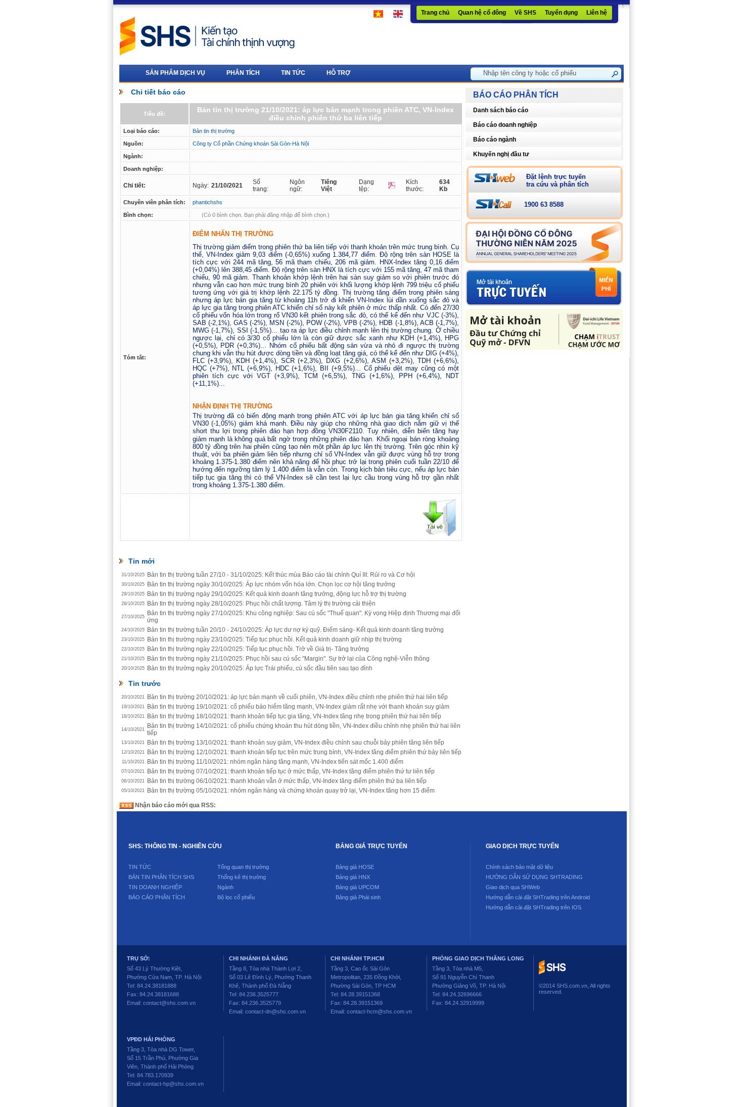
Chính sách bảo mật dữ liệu (519, 867)
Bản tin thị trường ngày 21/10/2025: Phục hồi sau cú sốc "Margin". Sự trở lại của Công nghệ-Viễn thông (288, 658)
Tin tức (139, 867)
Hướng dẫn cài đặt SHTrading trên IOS (533, 907)
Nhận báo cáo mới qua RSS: (174, 805)
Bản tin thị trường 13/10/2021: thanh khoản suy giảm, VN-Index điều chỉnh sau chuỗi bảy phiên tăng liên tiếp (295, 742)
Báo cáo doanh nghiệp (505, 124)
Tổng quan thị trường (243, 867)
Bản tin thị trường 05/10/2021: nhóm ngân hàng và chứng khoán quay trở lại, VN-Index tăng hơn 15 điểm (291, 790)
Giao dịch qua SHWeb (513, 887)
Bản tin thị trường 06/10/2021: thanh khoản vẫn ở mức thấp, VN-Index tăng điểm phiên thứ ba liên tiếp (287, 781)
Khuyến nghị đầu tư (501, 154)
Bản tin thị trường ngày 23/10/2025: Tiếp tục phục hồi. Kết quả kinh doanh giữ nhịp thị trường (274, 639)
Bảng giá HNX (353, 877)
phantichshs (207, 202)
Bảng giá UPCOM (357, 887)
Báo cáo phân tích (156, 897)
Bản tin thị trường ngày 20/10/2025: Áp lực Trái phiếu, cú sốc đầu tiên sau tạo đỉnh (260, 668)
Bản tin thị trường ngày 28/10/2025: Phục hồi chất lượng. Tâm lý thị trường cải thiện (261, 603)
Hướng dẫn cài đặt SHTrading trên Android (538, 897)
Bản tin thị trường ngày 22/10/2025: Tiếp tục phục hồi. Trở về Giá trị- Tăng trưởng (258, 649)
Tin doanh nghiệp (155, 887)
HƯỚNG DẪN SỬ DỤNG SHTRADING (534, 877)
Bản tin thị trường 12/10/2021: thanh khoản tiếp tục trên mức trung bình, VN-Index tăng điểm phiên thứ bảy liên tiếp (304, 752)
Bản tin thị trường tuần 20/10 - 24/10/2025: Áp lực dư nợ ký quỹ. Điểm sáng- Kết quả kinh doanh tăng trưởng (295, 629)
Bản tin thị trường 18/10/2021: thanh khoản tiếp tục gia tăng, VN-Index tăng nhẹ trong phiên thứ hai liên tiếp (294, 716)
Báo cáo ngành (494, 139)
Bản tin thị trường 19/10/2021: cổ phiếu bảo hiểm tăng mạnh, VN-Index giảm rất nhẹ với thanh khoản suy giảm (298, 706)
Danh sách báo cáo (500, 110)
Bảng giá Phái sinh (358, 897)
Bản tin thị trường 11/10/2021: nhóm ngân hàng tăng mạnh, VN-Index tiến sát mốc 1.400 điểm (275, 761)
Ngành (225, 887)
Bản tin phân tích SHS (161, 877)
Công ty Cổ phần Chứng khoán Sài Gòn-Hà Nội (251, 144)
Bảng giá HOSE (355, 867)
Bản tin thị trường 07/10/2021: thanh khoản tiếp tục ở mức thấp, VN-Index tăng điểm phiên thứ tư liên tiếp (291, 771)
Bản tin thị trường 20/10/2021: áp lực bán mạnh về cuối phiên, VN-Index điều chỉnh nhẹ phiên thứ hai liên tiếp (297, 697)
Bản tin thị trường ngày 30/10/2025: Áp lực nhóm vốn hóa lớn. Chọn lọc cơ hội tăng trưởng (271, 584)
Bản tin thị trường (214, 131)
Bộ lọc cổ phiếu (236, 897)
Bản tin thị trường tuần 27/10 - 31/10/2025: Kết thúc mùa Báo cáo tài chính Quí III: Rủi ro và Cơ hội (281, 574)
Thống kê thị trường (241, 877)
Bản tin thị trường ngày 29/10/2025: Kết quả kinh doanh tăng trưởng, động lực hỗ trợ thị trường (276, 593)
